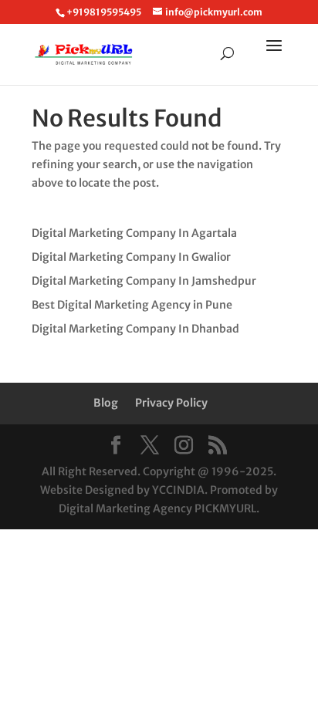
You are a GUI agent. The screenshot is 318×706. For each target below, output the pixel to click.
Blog (105, 403)
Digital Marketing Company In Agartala (134, 233)
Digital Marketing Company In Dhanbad (135, 329)
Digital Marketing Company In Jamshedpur (144, 281)
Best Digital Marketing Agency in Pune (132, 305)
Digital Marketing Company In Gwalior (131, 257)
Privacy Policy (171, 403)
